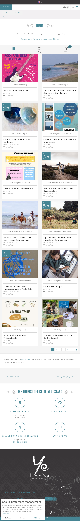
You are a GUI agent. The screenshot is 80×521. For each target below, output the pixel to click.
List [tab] (13, 52)
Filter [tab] (66, 52)
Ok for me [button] (37, 518)
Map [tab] (39, 52)
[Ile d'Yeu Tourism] (40, 469)
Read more (5, 514)
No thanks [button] (8, 518)
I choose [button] (23, 518)
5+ (63, 350)
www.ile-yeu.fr (25, 359)
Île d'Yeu (48, 499)
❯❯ (75, 350)
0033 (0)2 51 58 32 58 (20, 442)
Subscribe (20, 498)
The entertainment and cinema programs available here (40, 39)
